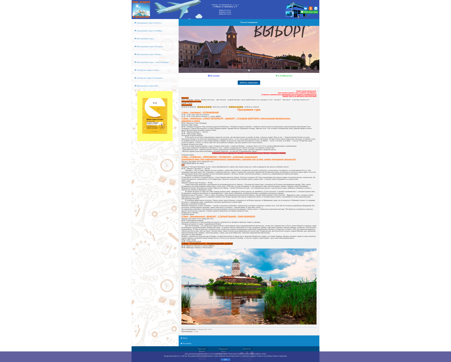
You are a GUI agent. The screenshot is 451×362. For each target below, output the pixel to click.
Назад (185, 338)
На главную (187, 343)
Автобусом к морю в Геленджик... (150, 78)
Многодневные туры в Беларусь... (150, 46)
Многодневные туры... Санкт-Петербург (152, 62)
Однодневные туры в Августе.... (149, 23)
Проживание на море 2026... (147, 86)
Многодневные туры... (145, 39)
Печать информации (250, 83)
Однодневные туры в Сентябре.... (149, 31)
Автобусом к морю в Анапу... (148, 70)
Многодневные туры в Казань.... (149, 54)
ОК (225, 360)
